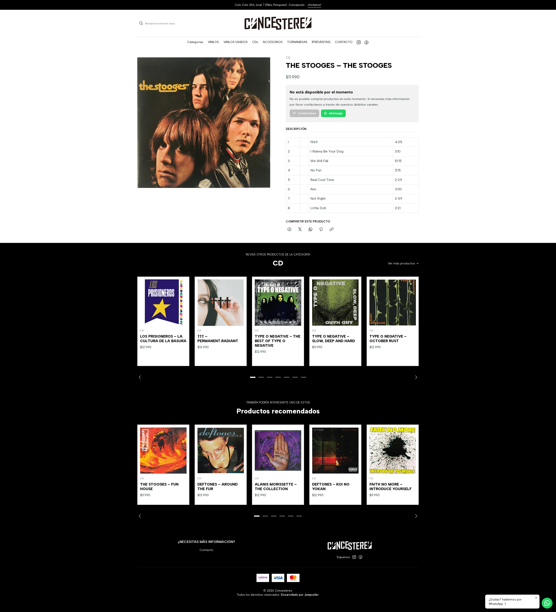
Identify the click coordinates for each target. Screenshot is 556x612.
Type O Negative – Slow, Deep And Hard (333, 338)
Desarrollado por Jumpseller (300, 594)
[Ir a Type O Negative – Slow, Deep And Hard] (335, 302)
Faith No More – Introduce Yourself (390, 486)
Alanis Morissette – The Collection (276, 486)
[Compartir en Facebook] (289, 230)
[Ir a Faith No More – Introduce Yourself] (392, 450)
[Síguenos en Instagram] (358, 42)
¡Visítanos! (314, 5)
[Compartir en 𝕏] (300, 230)
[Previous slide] (140, 377)
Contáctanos (307, 113)
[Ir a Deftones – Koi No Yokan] (335, 450)
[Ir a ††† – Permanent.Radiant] (220, 302)
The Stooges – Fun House (159, 486)
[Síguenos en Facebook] (366, 42)
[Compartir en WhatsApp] (310, 230)
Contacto (206, 550)
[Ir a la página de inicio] (278, 23)
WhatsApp (336, 113)
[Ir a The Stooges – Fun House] (163, 450)
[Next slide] (415, 377)
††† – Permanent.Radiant (217, 338)
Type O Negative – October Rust (388, 338)
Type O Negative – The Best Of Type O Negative (277, 341)
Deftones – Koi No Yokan (330, 486)
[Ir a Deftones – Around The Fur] (220, 450)
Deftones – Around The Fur (217, 486)
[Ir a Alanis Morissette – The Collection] (278, 450)
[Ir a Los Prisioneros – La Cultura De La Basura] (163, 302)
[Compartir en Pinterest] (321, 230)
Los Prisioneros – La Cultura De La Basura (163, 338)
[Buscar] (141, 23)
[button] (195, 42)
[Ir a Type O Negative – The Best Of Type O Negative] (278, 302)
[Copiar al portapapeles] (331, 230)
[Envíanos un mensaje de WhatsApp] (547, 603)
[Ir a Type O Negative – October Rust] (392, 302)
